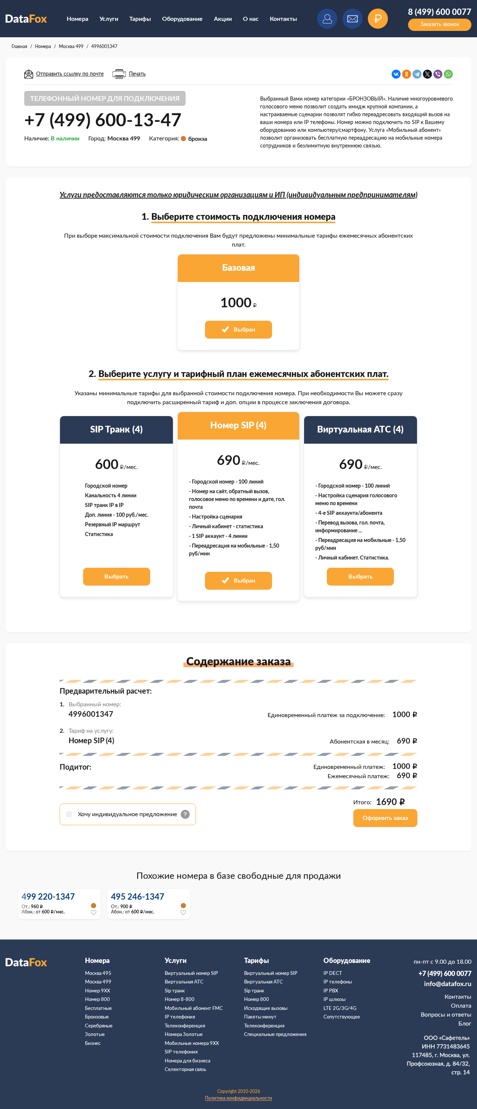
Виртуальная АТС (184, 982)
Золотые (95, 1034)
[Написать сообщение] (352, 19)
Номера (77, 19)
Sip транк (175, 991)
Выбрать (116, 577)
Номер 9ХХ (97, 991)
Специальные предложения (275, 1034)
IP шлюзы (334, 999)
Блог (464, 1024)
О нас (251, 19)
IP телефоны (337, 982)
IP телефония (180, 1017)
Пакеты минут (260, 1017)
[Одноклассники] (406, 74)
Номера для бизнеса (187, 1061)
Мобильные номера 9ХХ (192, 1043)
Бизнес (93, 1043)
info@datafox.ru (447, 984)
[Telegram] (417, 74)
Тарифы (140, 19)
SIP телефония (181, 1052)
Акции (223, 19)
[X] (427, 74)
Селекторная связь (185, 1069)
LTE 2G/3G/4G (339, 1008)
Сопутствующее (341, 1017)
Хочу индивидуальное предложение (128, 814)
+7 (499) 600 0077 (444, 974)
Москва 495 (98, 973)
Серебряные (99, 1026)
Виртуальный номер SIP (191, 973)
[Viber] (437, 74)
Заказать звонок (439, 24)
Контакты (283, 19)
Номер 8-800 (180, 999)
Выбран (243, 330)
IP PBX (330, 991)
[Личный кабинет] (327, 19)
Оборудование (182, 19)
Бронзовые (97, 1017)
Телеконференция (185, 1026)
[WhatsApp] (448, 74)
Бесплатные (98, 1008)
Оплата (461, 1006)
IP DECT (332, 973)
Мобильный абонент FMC (194, 1008)
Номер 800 (97, 999)
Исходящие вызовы (265, 1008)
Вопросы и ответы (446, 1015)
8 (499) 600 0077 (439, 12)
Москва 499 (98, 982)
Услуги (108, 19)
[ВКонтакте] (396, 74)
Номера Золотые (184, 1034)
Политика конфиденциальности (238, 1098)
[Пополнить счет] (378, 19)
